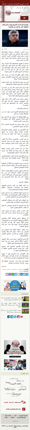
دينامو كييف (14, 269)
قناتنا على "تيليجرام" (15, 261)
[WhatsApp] (12, 274)
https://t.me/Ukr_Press (16, 263)
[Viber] (9, 274)
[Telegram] (15, 274)
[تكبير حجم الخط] (5, 48)
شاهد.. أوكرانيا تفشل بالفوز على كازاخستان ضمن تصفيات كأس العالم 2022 (11, 304)
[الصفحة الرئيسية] (13, 13)
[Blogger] (18, 274)
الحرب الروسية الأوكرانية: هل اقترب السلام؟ (15, 4)
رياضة (21, 271)
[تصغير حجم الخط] (4, 48)
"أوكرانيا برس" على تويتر (23, 8)
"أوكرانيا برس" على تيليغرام (25, 8)
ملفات (6, 417)
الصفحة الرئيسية (23, 415)
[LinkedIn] (21, 274)
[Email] (7, 274)
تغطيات (12, 417)
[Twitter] (24, 274)
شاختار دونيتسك (6, 269)
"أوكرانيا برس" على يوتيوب (20, 8)
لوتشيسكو (20, 269)
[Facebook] (27, 274)
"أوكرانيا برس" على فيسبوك (27, 8)
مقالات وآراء (8, 415)
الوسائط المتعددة (21, 417)
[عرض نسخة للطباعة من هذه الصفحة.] (2, 49)
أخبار (15, 415)
